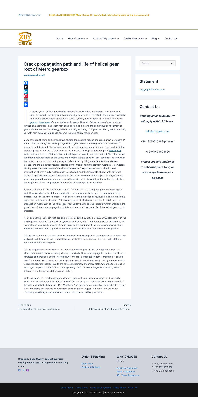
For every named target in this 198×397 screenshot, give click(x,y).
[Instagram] (27, 370)
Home (60, 38)
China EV (133, 387)
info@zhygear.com (157, 131)
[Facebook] (75, 83)
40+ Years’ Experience (128, 375)
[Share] (75, 104)
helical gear (115, 150)
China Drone (81, 387)
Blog (154, 38)
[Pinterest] (75, 96)
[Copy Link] (75, 100)
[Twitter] (23, 370)
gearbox (34, 122)
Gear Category (76, 38)
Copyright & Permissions (152, 89)
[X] (75, 87)
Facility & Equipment (104, 38)
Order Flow (87, 363)
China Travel (67, 387)
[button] (86, 38)
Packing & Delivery (91, 367)
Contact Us (170, 38)
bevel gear (44, 122)
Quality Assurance (134, 38)
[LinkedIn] (75, 91)
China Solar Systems (100, 387)
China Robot (119, 387)
